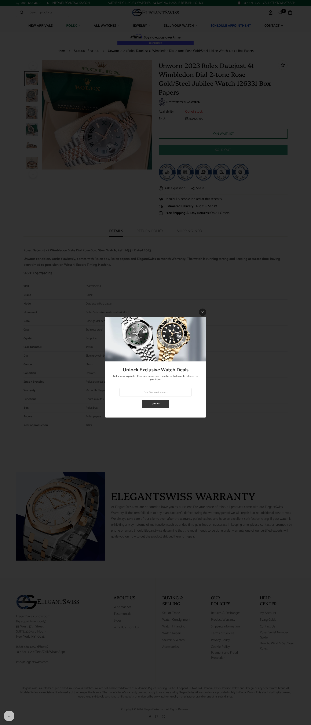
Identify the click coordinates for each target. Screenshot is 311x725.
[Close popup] (202, 312)
